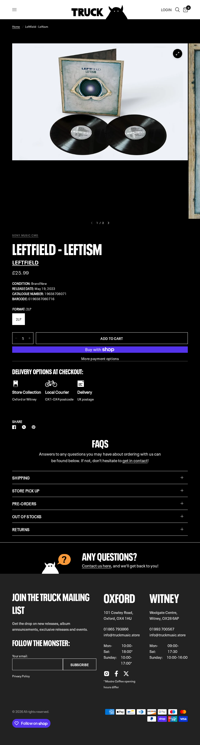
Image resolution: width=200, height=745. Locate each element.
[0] (184, 9)
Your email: (20, 655)
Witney (164, 597)
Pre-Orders (24, 503)
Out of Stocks (26, 516)
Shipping (21, 477)
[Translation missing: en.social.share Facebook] (15, 427)
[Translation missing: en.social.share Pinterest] (35, 427)
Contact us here (96, 565)
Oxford (119, 597)
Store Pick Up (25, 490)
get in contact (135, 460)
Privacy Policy (21, 676)
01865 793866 (116, 628)
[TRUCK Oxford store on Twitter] (126, 675)
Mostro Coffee (114, 681)
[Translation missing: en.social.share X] (25, 427)
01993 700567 (162, 628)
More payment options (100, 358)
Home (16, 26)
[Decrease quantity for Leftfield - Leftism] (16, 338)
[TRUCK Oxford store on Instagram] (107, 675)
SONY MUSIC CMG (25, 235)
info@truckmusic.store (122, 634)
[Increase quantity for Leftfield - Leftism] (29, 338)
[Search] (177, 9)
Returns (21, 529)
